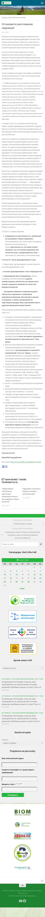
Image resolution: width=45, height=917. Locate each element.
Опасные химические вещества (25, 679)
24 (5, 582)
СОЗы (41, 679)
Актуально (6, 679)
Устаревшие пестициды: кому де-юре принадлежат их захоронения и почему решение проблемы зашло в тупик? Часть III (21, 684)
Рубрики (5, 740)
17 (5, 578)
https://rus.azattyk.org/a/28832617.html (25, 462)
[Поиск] (40, 544)
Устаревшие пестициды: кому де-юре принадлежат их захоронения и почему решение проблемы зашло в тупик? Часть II (21, 701)
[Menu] (42, 3)
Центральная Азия (17, 18)
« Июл (21, 588)
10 (5, 575)
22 (34, 578)
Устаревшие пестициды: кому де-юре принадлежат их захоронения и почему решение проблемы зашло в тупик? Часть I (21, 718)
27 (22, 582)
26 (17, 582)
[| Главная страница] (8, 3)
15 (34, 575)
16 (40, 575)
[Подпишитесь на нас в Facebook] (24, 910)
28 (28, 582)
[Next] (26, 826)
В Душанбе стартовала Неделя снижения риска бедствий (31, 491)
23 (40, 578)
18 (11, 578)
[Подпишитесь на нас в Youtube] (20, 910)
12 (17, 575)
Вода (4, 18)
